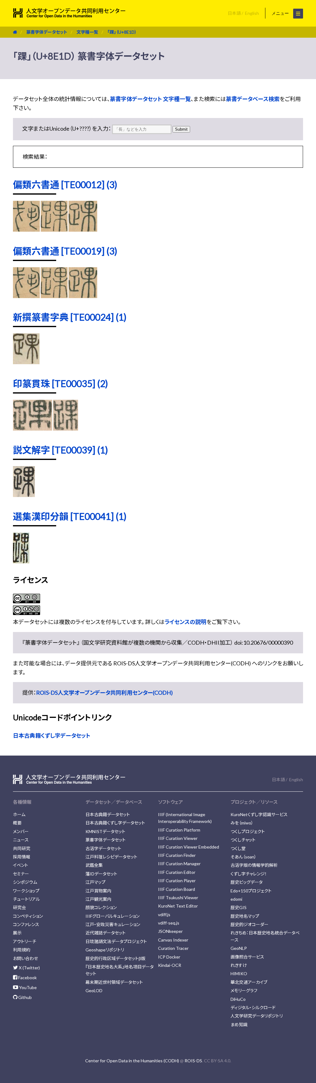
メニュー (281, 13)
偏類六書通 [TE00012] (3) (65, 184)
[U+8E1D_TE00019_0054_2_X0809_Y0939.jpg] (83, 296)
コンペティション (28, 916)
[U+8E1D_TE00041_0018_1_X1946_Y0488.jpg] (21, 561)
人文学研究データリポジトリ (257, 1015)
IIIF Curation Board (176, 889)
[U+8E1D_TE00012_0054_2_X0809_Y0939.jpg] (83, 229)
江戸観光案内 (98, 899)
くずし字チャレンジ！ (249, 873)
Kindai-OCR (169, 965)
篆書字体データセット (46, 32)
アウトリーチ (24, 941)
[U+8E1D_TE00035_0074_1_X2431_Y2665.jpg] (32, 428)
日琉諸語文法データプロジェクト (116, 941)
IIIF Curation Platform (179, 829)
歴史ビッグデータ (247, 882)
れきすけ (239, 965)
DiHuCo (238, 999)
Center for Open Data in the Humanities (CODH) (132, 1060)
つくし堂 (238, 848)
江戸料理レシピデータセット (111, 856)
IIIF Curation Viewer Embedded (188, 846)
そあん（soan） (243, 856)
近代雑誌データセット (105, 932)
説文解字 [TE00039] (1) (60, 449)
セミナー (21, 873)
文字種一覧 (87, 32)
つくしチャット (243, 839)
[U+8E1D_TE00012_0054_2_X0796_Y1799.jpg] (26, 229)
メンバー (21, 831)
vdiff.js (164, 914)
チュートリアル (26, 899)
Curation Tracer (173, 948)
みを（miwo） (242, 822)
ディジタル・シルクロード (253, 1007)
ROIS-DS (193, 1060)
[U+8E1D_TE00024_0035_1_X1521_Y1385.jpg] (26, 362)
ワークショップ (26, 890)
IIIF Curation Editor (176, 872)
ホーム (19, 814)
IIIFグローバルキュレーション (112, 916)
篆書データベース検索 (253, 98)
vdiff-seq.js (168, 922)
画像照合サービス (247, 956)
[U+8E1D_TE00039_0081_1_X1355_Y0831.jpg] (24, 494)
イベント (20, 865)
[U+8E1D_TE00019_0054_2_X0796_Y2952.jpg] (54, 296)
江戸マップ (95, 882)
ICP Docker (169, 956)
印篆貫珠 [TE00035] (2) (60, 383)
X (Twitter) (29, 967)
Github (24, 997)
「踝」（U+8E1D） (122, 32)
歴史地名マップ (245, 916)
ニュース (21, 839)
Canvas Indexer (173, 939)
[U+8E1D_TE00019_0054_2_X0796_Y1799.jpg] (26, 296)
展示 (17, 932)
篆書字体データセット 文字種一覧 (150, 98)
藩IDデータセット (101, 873)
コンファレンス (26, 924)
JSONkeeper (170, 931)
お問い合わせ (25, 958)
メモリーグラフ (244, 990)
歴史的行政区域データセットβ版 (115, 958)
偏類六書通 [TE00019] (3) (65, 250)
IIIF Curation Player (177, 880)
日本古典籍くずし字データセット (51, 735)
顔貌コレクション (101, 907)
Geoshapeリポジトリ (104, 949)
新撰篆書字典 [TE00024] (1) (70, 316)
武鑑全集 (94, 865)
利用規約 (21, 949)
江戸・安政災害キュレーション (112, 924)
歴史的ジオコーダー (249, 924)
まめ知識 (239, 1024)
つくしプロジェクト (248, 831)
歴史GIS (239, 907)
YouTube (27, 987)
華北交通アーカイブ (249, 982)
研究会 (19, 907)
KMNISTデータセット (105, 831)
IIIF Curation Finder (177, 855)
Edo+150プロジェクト (251, 890)
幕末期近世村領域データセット (114, 982)
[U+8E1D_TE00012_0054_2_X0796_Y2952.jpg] (54, 229)
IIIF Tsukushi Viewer (178, 897)
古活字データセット (103, 848)
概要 (17, 822)
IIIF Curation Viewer (178, 838)
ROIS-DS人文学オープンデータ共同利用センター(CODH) (104, 692)
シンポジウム (25, 882)
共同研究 (21, 848)
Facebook (27, 977)
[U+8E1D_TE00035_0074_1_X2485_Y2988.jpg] (65, 428)
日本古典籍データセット (107, 814)
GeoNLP (239, 948)
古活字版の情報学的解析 (254, 865)
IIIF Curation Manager (179, 863)
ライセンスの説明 (185, 621)
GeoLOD (93, 990)
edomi (236, 899)
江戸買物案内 (98, 890)
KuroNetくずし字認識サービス (259, 814)
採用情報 (21, 856)
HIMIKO (239, 973)
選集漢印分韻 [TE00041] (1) (70, 516)
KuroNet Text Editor (178, 905)
